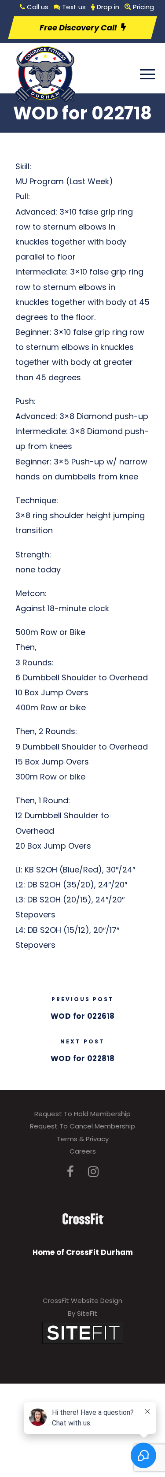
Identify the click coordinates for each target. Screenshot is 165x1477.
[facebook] (70, 1172)
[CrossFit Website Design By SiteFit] (82, 1332)
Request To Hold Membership (82, 1113)
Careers (83, 1151)
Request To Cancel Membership (82, 1126)
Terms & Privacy (83, 1138)
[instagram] (93, 1172)
